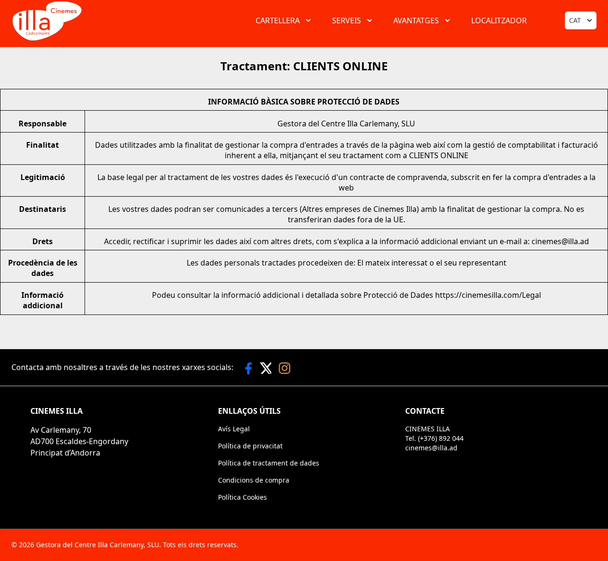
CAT (575, 20)
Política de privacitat (250, 445)
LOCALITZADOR (499, 20)
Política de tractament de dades (268, 462)
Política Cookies (242, 497)
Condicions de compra (253, 480)
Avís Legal (234, 428)
